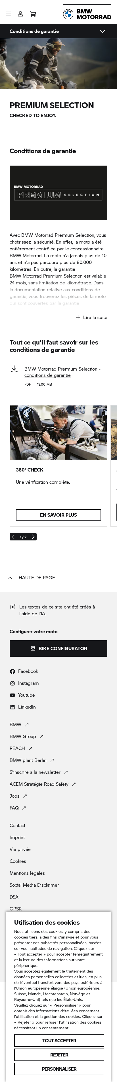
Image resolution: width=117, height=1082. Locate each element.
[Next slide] (33, 536)
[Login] (20, 12)
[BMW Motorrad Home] (87, 14)
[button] (8, 14)
